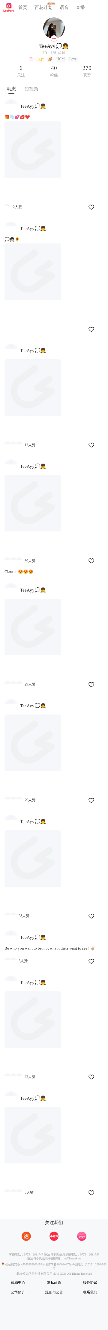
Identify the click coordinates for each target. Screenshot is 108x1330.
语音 (64, 7)
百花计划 (43, 7)
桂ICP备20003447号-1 (59, 1264)
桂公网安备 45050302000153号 (24, 1264)
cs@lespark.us (72, 1258)
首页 (22, 7)
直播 (80, 7)
